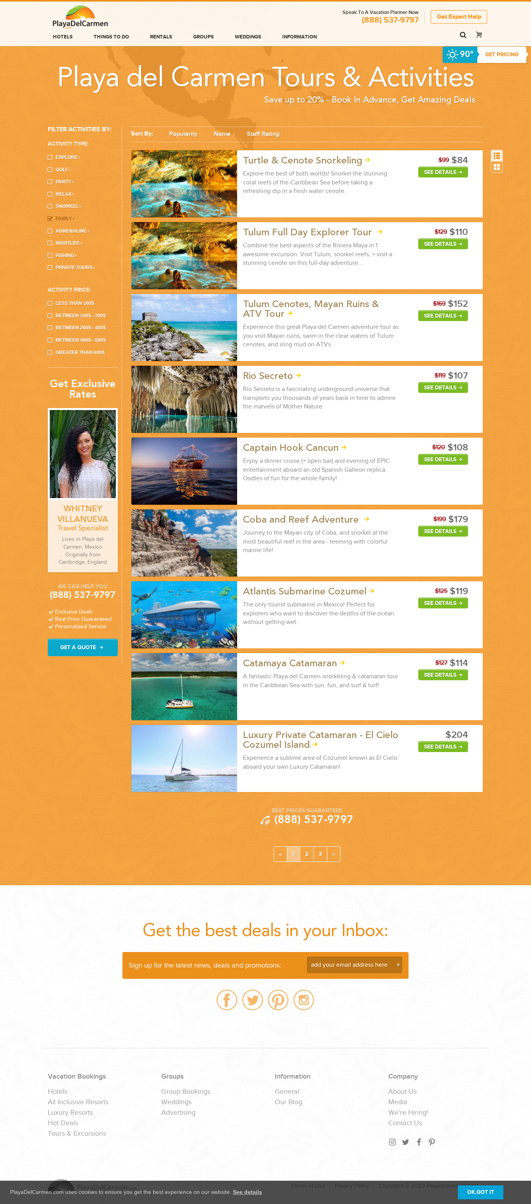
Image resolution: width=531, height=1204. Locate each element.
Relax (65, 194)
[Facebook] (419, 1142)
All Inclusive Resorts (78, 1102)
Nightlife (69, 243)
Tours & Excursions (77, 1133)
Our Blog (288, 1102)
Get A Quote (79, 647)
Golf (63, 169)
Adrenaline (72, 231)
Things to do (111, 37)
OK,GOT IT (480, 1192)
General (287, 1091)
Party (64, 181)
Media (397, 1102)
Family (65, 218)
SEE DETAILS (440, 172)
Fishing (66, 255)
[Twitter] (406, 1142)
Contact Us (405, 1123)
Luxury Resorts (70, 1112)
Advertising (178, 1112)
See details (247, 1192)
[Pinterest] (432, 1142)
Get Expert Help (459, 17)
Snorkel (68, 206)
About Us (402, 1091)
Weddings (248, 37)
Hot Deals (63, 1123)
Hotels (63, 37)
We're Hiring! (408, 1112)
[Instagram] (392, 1142)
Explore (68, 157)
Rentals (161, 37)
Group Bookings (185, 1091)
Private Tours (75, 267)
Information (299, 37)
